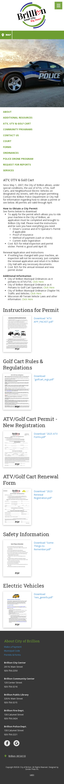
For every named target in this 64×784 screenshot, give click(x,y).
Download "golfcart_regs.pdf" (44, 377)
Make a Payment (13, 646)
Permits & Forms (12, 654)
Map (8, 35)
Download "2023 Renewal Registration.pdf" (43, 495)
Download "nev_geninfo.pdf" (43, 595)
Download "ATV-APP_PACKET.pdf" (44, 320)
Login (32, 775)
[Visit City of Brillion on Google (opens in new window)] (16, 743)
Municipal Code (12, 650)
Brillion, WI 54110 (17, 755)
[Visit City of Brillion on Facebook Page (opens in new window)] (7, 743)
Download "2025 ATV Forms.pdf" (46, 435)
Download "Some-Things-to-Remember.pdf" (44, 546)
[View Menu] (58, 5)
